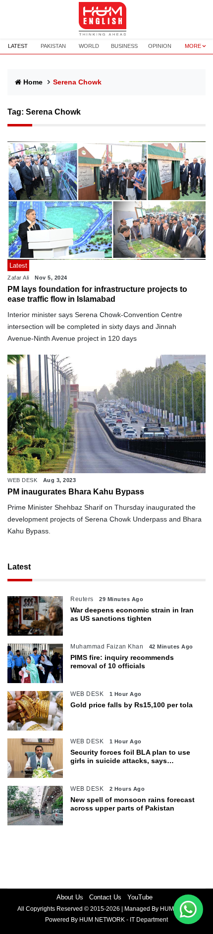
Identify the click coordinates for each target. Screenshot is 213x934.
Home (33, 82)
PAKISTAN (53, 46)
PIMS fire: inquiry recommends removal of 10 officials (122, 661)
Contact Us (105, 897)
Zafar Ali (18, 278)
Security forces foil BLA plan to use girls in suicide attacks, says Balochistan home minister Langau (130, 756)
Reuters (82, 599)
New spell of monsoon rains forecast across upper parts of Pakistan (132, 804)
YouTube (140, 897)
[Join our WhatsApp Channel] (188, 909)
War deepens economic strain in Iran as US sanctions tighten (132, 614)
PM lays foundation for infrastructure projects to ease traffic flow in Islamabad (97, 294)
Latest (19, 567)
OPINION (159, 46)
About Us (69, 897)
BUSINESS (124, 46)
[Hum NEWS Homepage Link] (106, 19)
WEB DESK (22, 480)
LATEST (18, 46)
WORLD (89, 46)
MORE (193, 46)
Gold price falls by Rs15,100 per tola (131, 705)
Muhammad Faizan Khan (106, 646)
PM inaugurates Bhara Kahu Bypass (75, 491)
